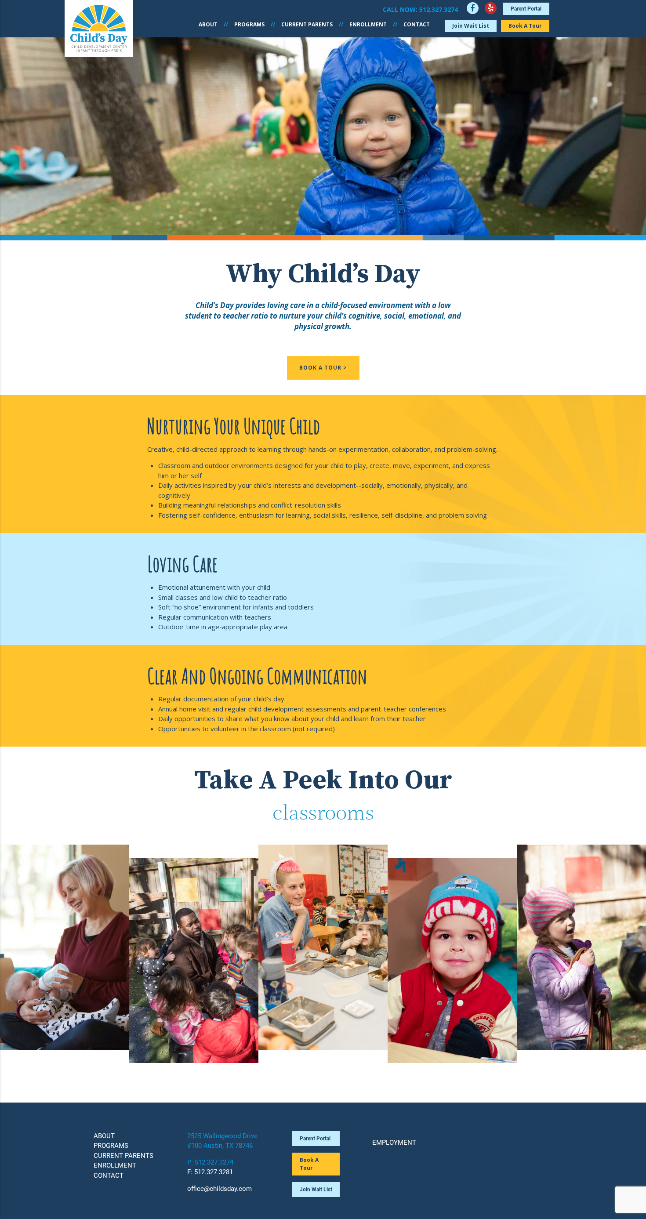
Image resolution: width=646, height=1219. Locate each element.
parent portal (526, 9)
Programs (249, 24)
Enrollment (368, 24)
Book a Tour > (323, 367)
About (208, 24)
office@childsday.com (219, 1189)
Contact (416, 24)
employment (394, 1142)
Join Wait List (470, 25)
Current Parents (307, 24)
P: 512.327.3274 (210, 1162)
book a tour (309, 1164)
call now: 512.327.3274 (420, 9)
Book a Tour (525, 25)
